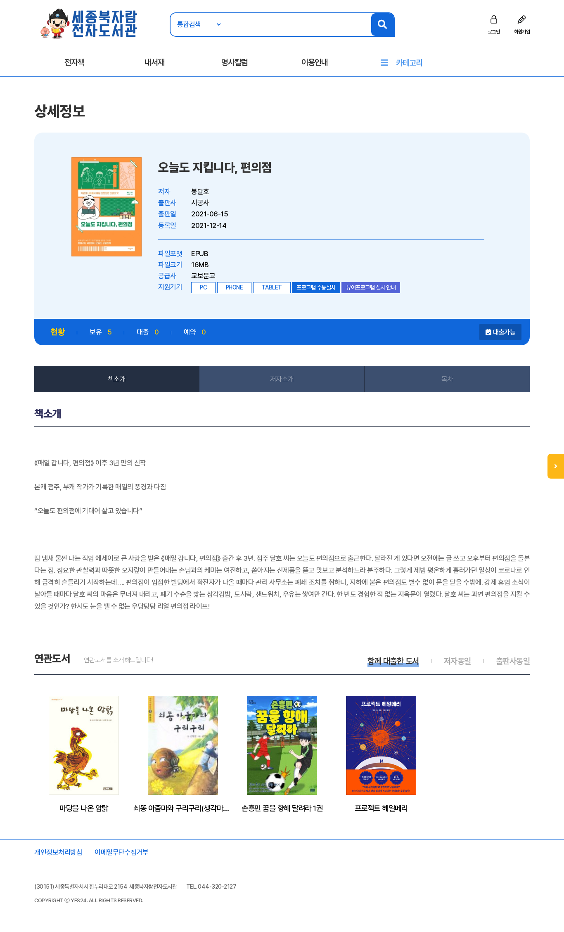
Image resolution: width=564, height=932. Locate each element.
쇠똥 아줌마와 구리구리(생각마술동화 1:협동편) (182, 808)
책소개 (117, 379)
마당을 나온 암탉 (83, 808)
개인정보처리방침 (58, 852)
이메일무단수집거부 (122, 852)
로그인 (494, 32)
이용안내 (314, 62)
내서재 (154, 62)
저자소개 (282, 379)
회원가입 (522, 32)
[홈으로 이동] (89, 23)
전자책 (74, 62)
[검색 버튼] (382, 24)
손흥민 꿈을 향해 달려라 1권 (282, 808)
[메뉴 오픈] (555, 466)
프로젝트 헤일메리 (381, 808)
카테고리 (409, 63)
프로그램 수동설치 (316, 287)
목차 (447, 379)
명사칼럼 (234, 62)
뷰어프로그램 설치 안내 (371, 287)
